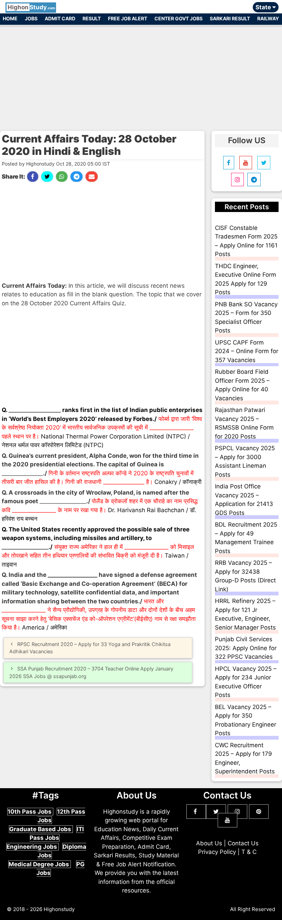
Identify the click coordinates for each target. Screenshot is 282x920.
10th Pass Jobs (30, 811)
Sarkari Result (230, 18)
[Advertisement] (141, 75)
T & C (249, 851)
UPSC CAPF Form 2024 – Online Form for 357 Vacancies (246, 351)
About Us (209, 843)
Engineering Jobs (32, 846)
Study (31, 7)
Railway (268, 18)
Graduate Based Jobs (41, 829)
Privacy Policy (217, 851)
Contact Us (243, 843)
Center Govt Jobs (178, 18)
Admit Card (60, 18)
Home (10, 18)
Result (92, 18)
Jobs (31, 18)
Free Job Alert (127, 18)
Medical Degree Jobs (39, 864)
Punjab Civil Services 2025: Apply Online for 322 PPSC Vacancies (245, 648)
